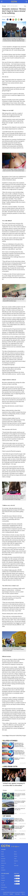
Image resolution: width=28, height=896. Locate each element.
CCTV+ (2, 889)
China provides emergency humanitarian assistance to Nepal (19, 834)
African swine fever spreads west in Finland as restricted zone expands (19, 794)
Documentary (4, 887)
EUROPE (3, 870)
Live (15, 863)
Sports (2, 867)
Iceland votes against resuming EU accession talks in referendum (14, 784)
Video (15, 858)
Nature (15, 854)
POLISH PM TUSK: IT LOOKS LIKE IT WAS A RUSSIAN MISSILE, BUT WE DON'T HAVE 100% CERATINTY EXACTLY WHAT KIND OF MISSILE (19, 752)
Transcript (16, 865)
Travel (15, 851)
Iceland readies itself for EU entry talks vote (19, 809)
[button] (3, 805)
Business (3, 858)
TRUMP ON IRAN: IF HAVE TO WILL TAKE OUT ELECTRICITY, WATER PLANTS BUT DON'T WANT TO (19, 745)
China (2, 851)
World (2, 854)
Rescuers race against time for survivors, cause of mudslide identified (19, 827)
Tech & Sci (3, 863)
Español (3, 878)
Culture (2, 865)
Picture (15, 856)
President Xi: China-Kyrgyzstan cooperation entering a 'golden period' (19, 819)
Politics (2, 856)
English (2, 875)
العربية (2, 882)
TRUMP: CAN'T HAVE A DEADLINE (19, 759)
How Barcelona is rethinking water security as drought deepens (19, 802)
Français (3, 880)
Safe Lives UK (13, 570)
